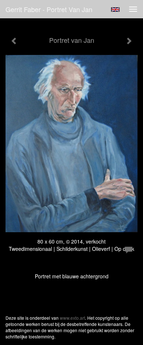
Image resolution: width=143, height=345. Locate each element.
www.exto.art (72, 318)
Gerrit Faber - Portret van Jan (49, 9)
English (115, 9)
